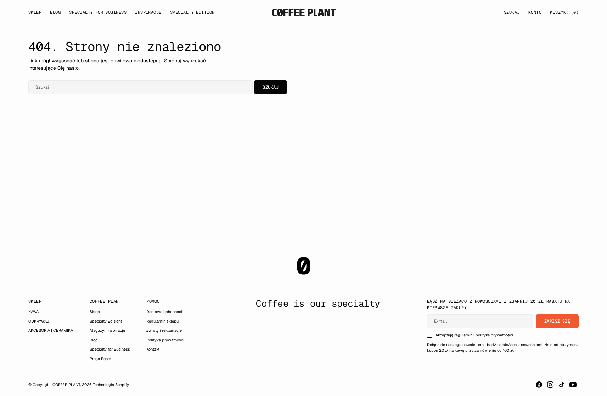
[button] (534, 12)
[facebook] (539, 384)
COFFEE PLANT (66, 384)
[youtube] (573, 384)
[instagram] (550, 384)
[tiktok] (561, 384)
